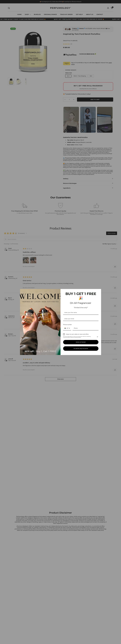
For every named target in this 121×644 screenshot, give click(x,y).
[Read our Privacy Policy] (97, 337)
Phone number (67, 324)
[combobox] (67, 328)
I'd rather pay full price (81, 348)
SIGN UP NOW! (81, 342)
